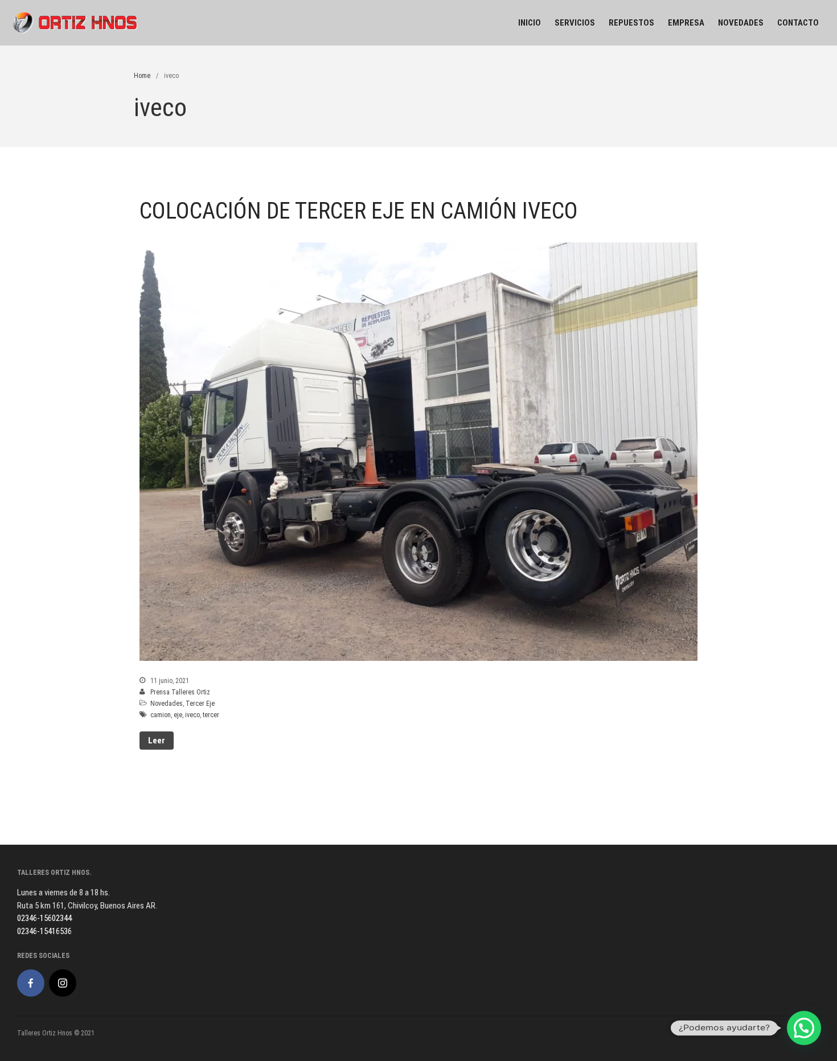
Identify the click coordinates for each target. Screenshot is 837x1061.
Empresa (686, 23)
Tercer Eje (200, 704)
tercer (211, 715)
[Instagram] (62, 983)
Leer (156, 740)
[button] (804, 1028)
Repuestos (631, 23)
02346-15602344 (44, 918)
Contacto (798, 23)
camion (160, 715)
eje (178, 715)
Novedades (741, 23)
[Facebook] (30, 983)
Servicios (575, 23)
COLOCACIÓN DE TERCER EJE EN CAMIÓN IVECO (359, 211)
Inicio (529, 23)
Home (142, 76)
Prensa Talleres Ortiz (180, 692)
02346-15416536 (44, 931)
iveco (192, 715)
